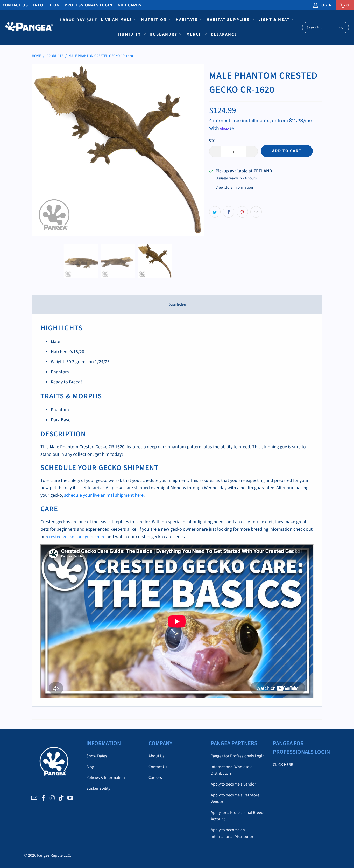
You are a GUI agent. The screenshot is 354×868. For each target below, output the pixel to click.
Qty (212, 140)
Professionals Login (88, 5)
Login (325, 5)
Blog (53, 5)
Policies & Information (105, 777)
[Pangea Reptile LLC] (29, 27)
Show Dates (96, 756)
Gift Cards (129, 5)
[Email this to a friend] (256, 212)
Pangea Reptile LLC (53, 855)
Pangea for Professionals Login (238, 756)
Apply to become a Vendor (233, 784)
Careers (155, 777)
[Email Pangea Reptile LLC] (34, 798)
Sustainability (98, 788)
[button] (119, 20)
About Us (156, 756)
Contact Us (15, 5)
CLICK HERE (283, 764)
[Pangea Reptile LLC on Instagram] (52, 798)
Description (177, 304)
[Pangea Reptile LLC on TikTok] (61, 798)
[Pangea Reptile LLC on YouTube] (70, 798)
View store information (234, 187)
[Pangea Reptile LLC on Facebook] (43, 798)
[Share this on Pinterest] (242, 212)
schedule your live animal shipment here (104, 495)
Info (38, 5)
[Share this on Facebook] (228, 212)
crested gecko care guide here (76, 537)
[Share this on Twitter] (215, 212)
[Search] (341, 27)
